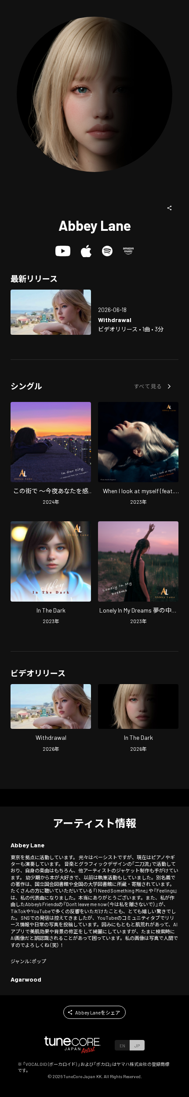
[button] (169, 208)
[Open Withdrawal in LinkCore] (51, 312)
